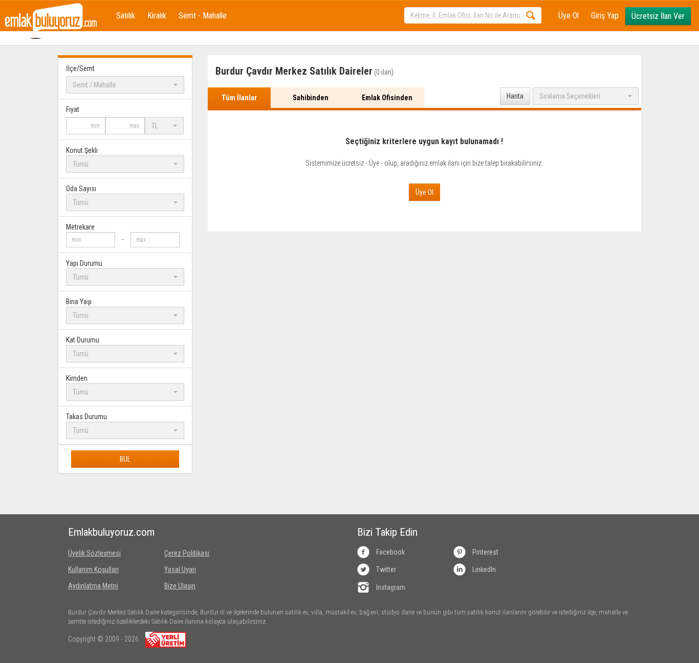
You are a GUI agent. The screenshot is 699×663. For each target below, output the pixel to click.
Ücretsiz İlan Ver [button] (658, 16)
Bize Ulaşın (179, 586)
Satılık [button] (125, 15)
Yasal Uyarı (180, 569)
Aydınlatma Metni (93, 586)
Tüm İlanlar (239, 98)
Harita (515, 96)
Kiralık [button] (156, 15)
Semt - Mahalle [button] (203, 15)
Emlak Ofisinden (387, 98)
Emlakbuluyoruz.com (108, 532)
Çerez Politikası (186, 553)
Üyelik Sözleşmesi (94, 553)
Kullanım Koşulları (93, 569)
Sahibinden (311, 98)
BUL (125, 459)
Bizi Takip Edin (387, 532)
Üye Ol (568, 15)
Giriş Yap (605, 15)
